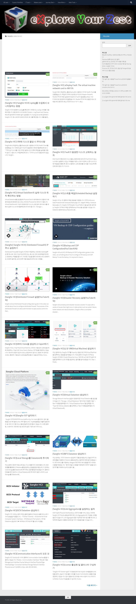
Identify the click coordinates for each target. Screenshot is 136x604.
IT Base (7, 100)
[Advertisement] (52, 57)
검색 (103, 42)
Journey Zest (50, 2)
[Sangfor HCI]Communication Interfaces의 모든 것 (27, 554)
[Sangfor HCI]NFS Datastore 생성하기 (69, 454)
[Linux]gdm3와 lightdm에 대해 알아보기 (114, 97)
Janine (129, 97)
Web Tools (72, 2)
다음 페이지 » (92, 585)
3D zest (5, 2)
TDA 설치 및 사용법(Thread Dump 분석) (113, 79)
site (129, 100)
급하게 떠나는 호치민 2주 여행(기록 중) (114, 61)
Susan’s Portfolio (17, 2)
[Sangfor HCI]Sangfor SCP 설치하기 (20, 415)
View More (61, 2)
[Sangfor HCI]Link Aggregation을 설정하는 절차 (74, 509)
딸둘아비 (24, 100)
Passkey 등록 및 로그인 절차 (110, 59)
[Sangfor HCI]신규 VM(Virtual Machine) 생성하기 (74, 348)
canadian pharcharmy (108, 87)
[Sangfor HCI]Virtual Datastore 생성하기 (70, 395)
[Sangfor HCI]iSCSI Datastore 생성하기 (22, 510)
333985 (107, 93)
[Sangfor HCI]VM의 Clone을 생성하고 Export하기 (26, 344)
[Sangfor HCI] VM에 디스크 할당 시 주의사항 (25, 141)
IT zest (28, 2)
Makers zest (38, 2)
